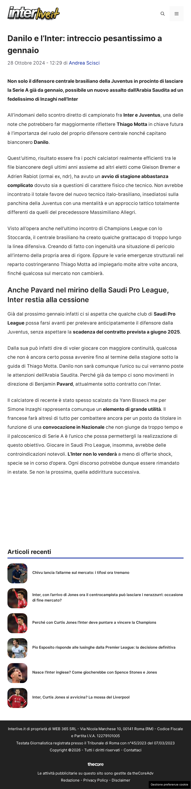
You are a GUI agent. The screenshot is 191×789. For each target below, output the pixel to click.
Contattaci (133, 750)
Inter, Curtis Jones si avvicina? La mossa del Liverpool (81, 697)
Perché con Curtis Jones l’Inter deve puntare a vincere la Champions (94, 622)
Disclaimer (121, 780)
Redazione (70, 780)
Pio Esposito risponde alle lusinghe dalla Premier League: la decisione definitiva (104, 647)
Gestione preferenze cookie (169, 784)
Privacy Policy (95, 780)
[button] (163, 13)
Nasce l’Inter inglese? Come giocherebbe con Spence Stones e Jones (94, 672)
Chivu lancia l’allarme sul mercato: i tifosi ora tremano (80, 572)
